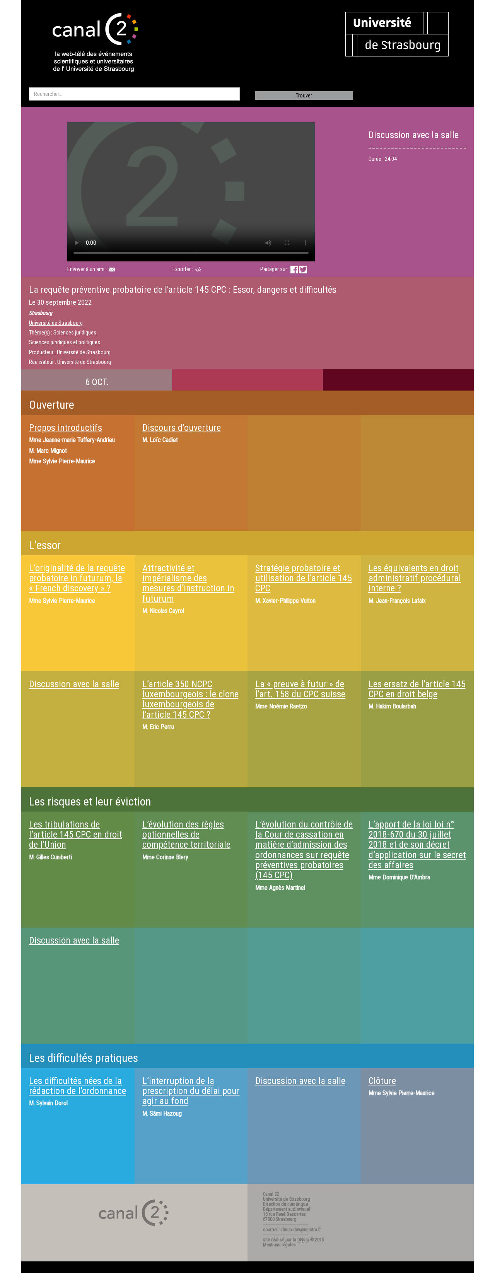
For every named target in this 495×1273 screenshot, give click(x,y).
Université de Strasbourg (56, 323)
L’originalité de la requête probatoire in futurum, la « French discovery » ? (77, 578)
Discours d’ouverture (181, 427)
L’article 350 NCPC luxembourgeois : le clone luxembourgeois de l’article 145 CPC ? (190, 699)
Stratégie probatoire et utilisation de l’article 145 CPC (303, 578)
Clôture (382, 1080)
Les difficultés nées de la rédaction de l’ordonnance (77, 1085)
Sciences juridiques (74, 332)
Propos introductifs (65, 427)
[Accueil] (88, 43)
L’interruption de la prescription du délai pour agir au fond (191, 1091)
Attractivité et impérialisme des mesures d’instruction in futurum (188, 583)
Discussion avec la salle (74, 684)
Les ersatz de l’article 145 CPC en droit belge (417, 689)
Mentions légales (279, 1244)
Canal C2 (271, 1194)
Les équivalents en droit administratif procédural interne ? (415, 578)
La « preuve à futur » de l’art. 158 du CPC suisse (300, 689)
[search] (134, 94)
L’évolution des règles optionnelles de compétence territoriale (186, 834)
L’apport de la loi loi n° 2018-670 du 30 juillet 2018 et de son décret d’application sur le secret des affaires (417, 845)
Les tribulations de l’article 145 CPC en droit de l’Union (75, 834)
